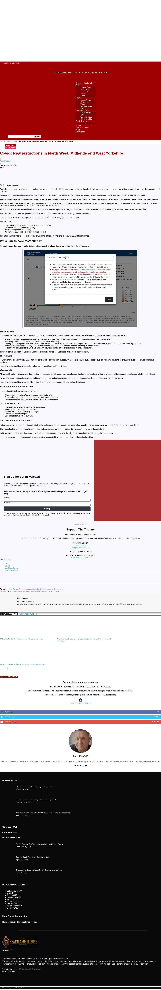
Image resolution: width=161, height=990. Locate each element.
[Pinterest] (38, 175)
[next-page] (6, 668)
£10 (81, 545)
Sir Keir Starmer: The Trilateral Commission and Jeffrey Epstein (39, 844)
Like (158, 712)
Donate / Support (83, 128)
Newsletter (80, 132)
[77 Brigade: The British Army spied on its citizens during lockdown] (13, 636)
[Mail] (22, 607)
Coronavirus (10, 147)
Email (6, 503)
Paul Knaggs (5, 161)
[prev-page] (1, 668)
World (82, 104)
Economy (84, 102)
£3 (75, 545)
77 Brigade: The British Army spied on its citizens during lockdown (22, 639)
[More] (98, 175)
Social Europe (86, 106)
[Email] (72, 175)
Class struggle (86, 113)
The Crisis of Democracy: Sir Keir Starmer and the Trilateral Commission (43, 813)
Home (2, 141)
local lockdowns (11, 568)
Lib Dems (84, 92)
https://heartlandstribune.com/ (25, 601)
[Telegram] (89, 175)
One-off (85, 543)
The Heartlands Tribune (86, 83)
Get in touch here (9, 833)
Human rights (86, 119)
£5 (78, 545)
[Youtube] (27, 607)
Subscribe (155, 722)
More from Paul (80, 765)
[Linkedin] (55, 175)
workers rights (86, 117)
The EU (83, 96)
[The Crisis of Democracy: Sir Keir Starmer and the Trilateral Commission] (8, 786)
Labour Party (85, 87)
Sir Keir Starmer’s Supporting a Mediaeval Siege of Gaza (37, 800)
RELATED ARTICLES (9, 614)
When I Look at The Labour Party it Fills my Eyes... (35, 787)
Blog (78, 130)
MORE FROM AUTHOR (28, 614)
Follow (156, 717)
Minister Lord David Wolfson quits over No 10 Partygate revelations (22, 664)
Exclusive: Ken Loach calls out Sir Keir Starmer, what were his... (39, 870)
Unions (83, 115)
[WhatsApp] (47, 175)
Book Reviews (82, 121)
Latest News (85, 100)
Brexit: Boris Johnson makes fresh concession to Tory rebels (38, 589)
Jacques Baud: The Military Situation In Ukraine (33, 857)
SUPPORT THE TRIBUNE (80, 703)
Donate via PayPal (87, 556)
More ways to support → (80, 558)
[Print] (81, 175)
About (78, 125)
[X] (30, 175)
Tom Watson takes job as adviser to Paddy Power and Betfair (34, 591)
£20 (85, 545)
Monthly (76, 543)
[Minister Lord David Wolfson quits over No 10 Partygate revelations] (13, 661)
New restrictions (11, 570)
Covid (7, 566)
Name (6, 498)
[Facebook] (21, 175)
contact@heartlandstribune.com (27, 969)
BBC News (7, 560)
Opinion (83, 123)
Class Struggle (82, 111)
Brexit (82, 94)
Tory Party (84, 89)
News (78, 98)
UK (81, 108)
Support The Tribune (80, 548)
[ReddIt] (64, 175)
